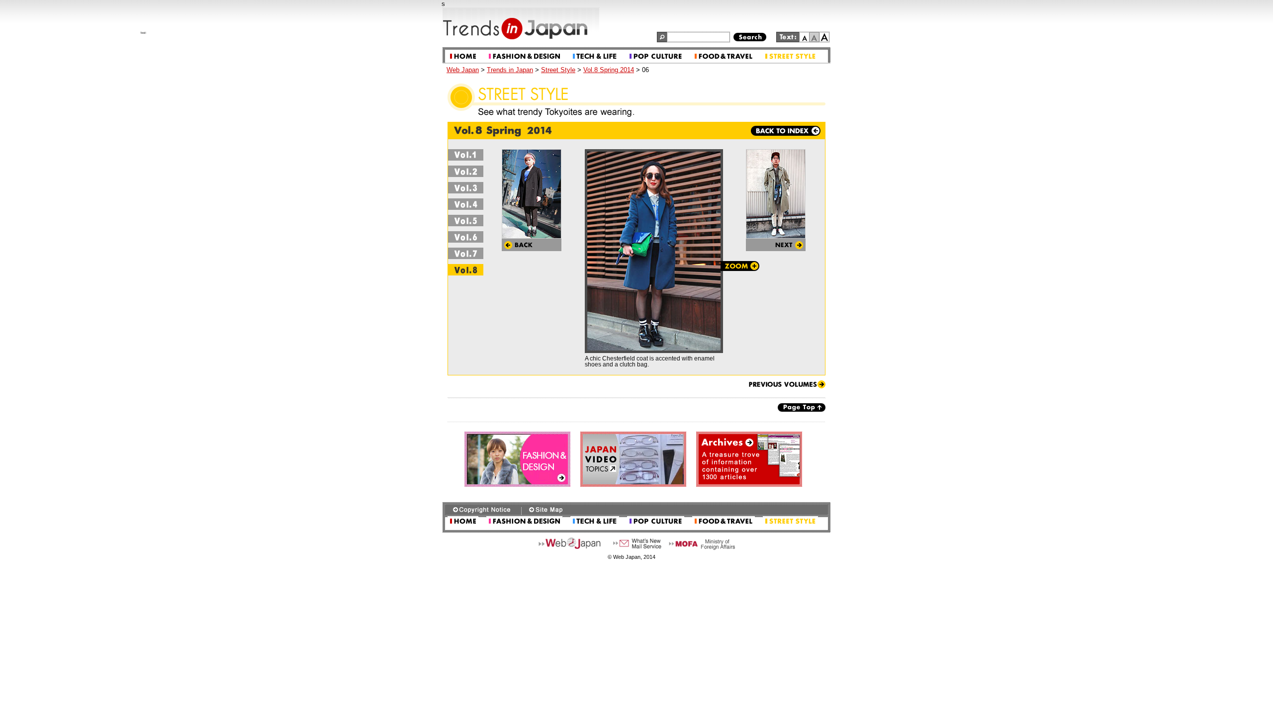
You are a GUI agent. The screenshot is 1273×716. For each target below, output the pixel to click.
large (824, 37)
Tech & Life (594, 56)
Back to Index (785, 131)
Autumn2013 (466, 204)
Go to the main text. (804, 26)
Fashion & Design (524, 56)
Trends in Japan (510, 70)
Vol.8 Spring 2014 (608, 70)
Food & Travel (723, 56)
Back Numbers (786, 384)
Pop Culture (655, 56)
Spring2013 (466, 155)
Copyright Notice (483, 510)
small (804, 37)
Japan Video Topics (633, 459)
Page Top (801, 407)
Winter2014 (466, 237)
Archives (749, 459)
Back (531, 245)
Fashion (517, 459)
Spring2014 (466, 269)
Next (776, 245)
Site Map (545, 510)
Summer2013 (466, 171)
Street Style (790, 56)
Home (463, 56)
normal (814, 37)
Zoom (740, 266)
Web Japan (463, 70)
